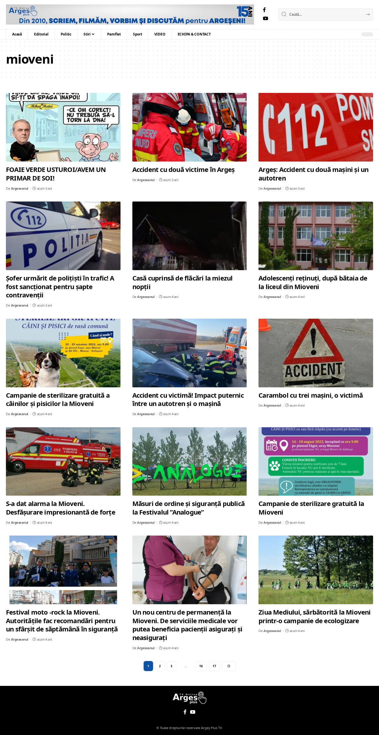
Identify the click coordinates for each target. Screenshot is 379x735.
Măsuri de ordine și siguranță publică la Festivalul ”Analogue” (188, 507)
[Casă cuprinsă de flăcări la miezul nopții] (189, 236)
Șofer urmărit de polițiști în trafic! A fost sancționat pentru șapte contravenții (60, 286)
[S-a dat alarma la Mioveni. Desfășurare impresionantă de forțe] (63, 461)
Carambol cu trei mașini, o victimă (310, 395)
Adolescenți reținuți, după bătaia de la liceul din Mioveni (312, 282)
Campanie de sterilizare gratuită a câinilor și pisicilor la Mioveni (58, 399)
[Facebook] (264, 10)
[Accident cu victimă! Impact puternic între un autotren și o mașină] (189, 353)
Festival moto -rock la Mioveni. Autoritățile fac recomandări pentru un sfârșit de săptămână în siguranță (62, 620)
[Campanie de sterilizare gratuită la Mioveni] (315, 461)
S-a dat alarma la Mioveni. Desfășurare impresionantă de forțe (60, 507)
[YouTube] (265, 18)
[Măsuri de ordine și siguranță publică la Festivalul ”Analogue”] (189, 461)
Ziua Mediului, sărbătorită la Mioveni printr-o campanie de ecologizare (314, 616)
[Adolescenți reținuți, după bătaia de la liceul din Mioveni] (315, 236)
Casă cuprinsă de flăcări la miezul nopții (182, 282)
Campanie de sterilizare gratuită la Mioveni (311, 507)
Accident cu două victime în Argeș (183, 169)
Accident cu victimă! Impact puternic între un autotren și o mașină (188, 399)
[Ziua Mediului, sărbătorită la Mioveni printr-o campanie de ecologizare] (315, 570)
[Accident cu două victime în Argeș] (189, 127)
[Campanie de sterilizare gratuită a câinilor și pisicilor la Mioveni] (63, 353)
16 (201, 666)
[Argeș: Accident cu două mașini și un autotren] (315, 127)
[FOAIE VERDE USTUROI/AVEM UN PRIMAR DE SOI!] (63, 127)
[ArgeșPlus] (130, 14)
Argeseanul (19, 188)
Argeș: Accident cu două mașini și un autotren (313, 173)
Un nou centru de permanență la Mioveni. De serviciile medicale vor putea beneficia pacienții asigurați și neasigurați (187, 624)
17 (214, 666)
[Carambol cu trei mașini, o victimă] (315, 353)
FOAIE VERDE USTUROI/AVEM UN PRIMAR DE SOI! (56, 173)
